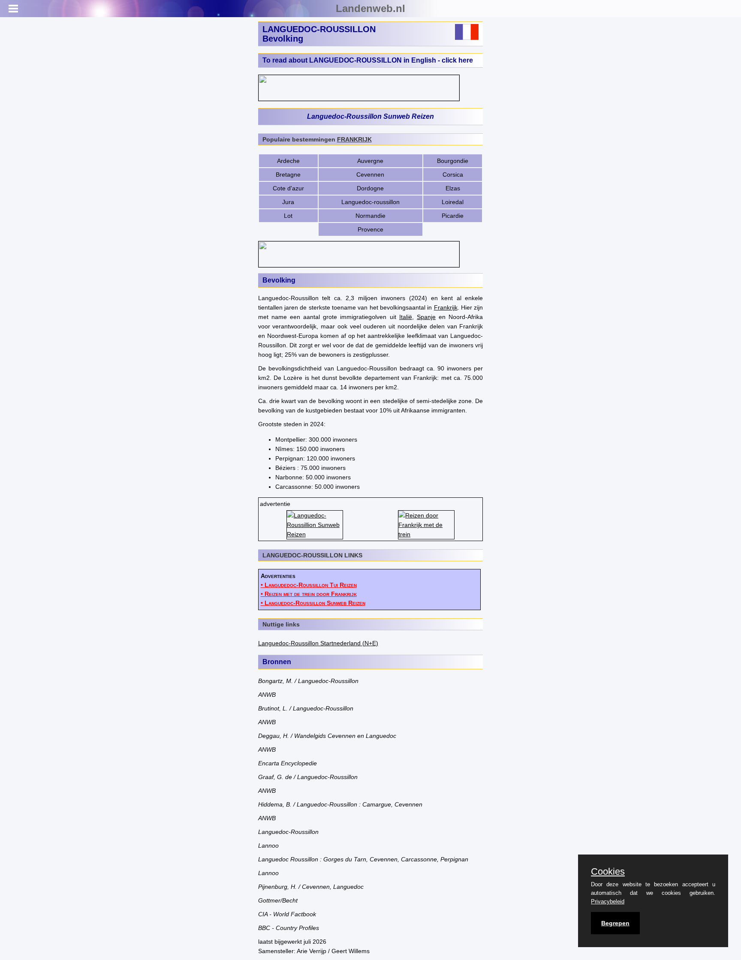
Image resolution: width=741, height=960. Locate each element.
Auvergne (370, 160)
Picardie (453, 215)
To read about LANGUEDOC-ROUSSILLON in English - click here (367, 60)
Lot (288, 215)
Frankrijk (446, 307)
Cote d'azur (288, 188)
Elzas (453, 188)
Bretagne (288, 174)
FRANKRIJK (354, 139)
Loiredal (453, 202)
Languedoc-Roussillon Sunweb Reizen (370, 116)
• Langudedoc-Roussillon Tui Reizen (309, 584)
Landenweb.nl (370, 8)
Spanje (426, 316)
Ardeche (288, 160)
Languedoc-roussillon (370, 202)
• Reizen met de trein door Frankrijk (309, 593)
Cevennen (370, 174)
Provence (370, 229)
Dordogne (370, 188)
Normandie (370, 215)
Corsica (453, 174)
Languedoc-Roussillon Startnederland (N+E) (318, 643)
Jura (288, 202)
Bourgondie (452, 160)
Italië (405, 316)
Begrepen (615, 923)
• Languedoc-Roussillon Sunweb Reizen (313, 602)
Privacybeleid (607, 901)
